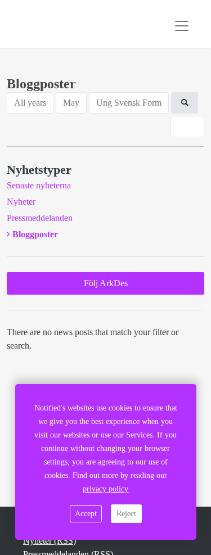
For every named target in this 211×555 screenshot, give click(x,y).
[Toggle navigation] (182, 26)
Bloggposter (35, 234)
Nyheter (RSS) (49, 540)
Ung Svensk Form (128, 102)
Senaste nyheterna (39, 185)
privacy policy (105, 489)
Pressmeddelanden (40, 218)
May (71, 102)
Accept (86, 513)
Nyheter (21, 201)
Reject (126, 513)
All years (30, 102)
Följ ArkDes (106, 283)
